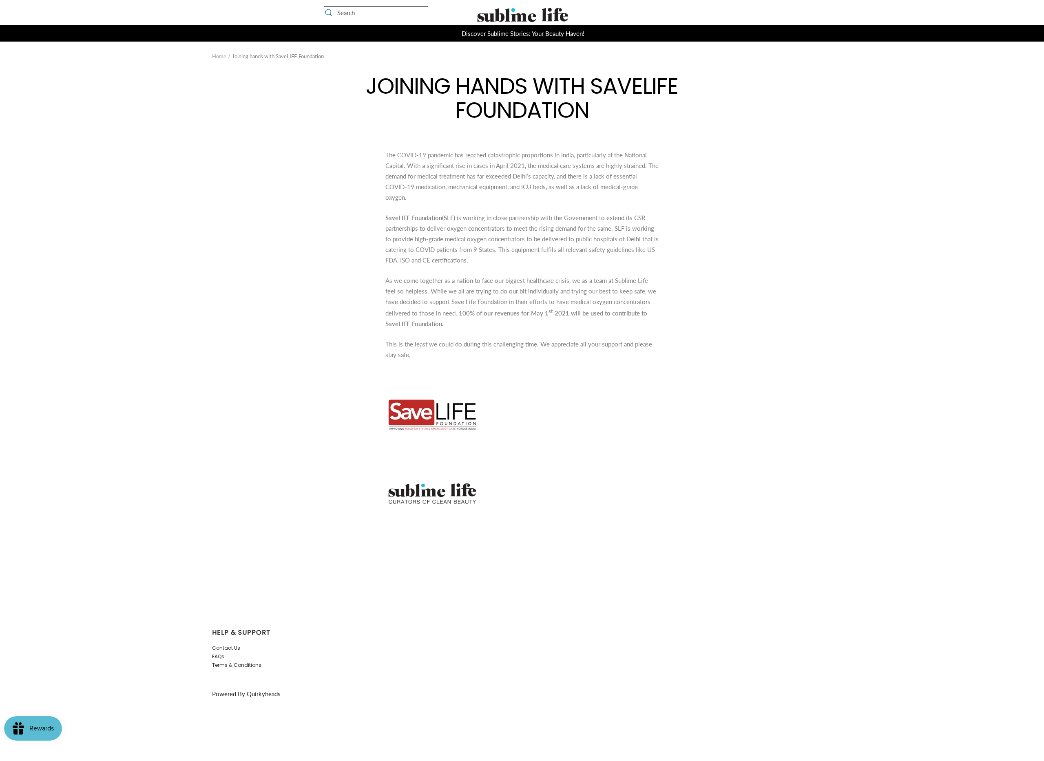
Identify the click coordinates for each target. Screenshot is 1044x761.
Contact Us (226, 648)
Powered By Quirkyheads (246, 693)
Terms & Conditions (236, 665)
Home (219, 56)
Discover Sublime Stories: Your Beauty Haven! (523, 33)
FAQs (218, 656)
